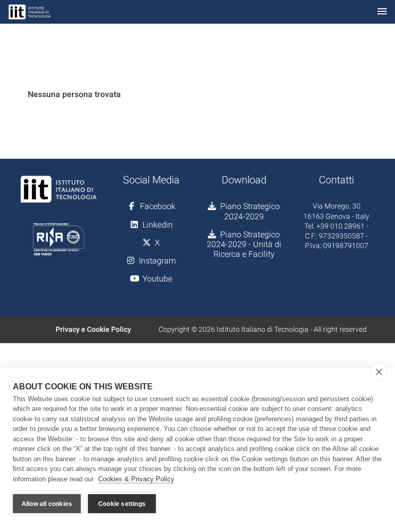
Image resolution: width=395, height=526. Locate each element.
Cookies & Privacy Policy (136, 479)
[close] (378, 371)
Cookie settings (122, 504)
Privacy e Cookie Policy (93, 329)
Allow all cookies (47, 504)
